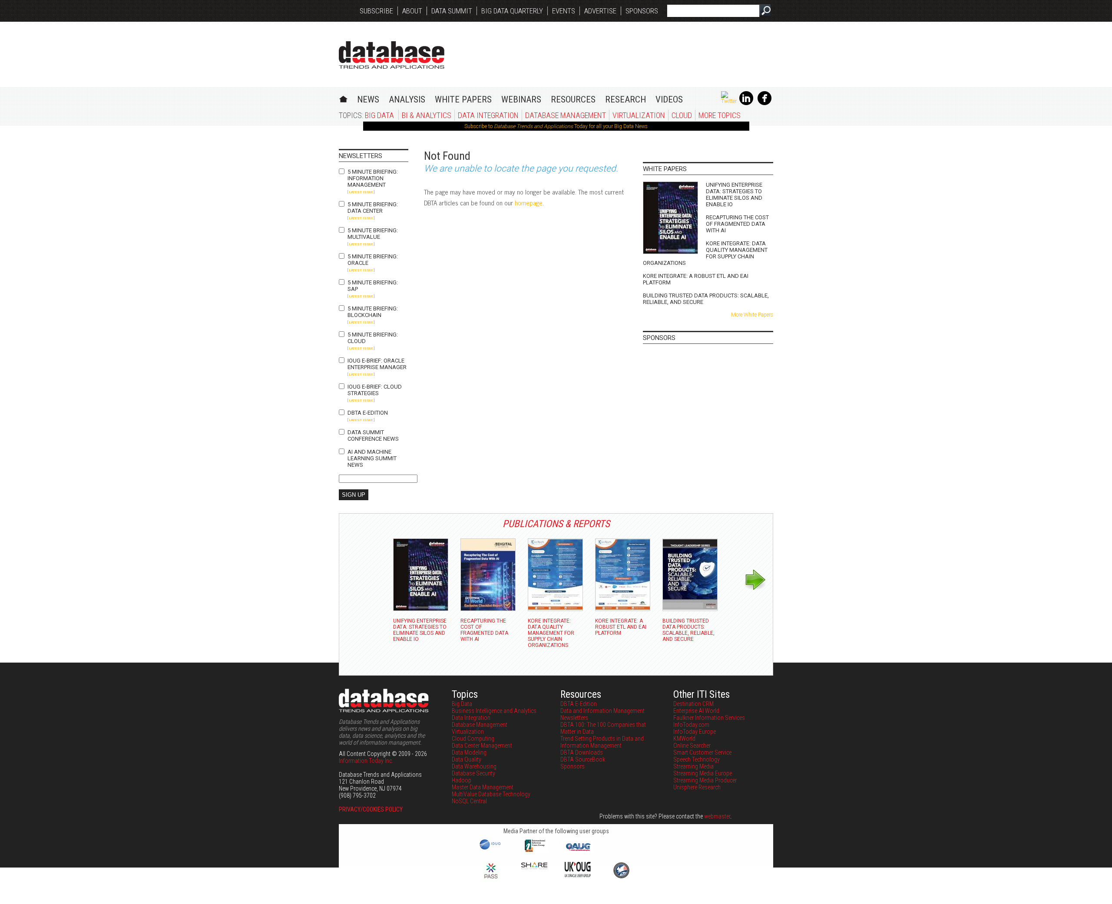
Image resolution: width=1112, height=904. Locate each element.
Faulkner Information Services (709, 717)
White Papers (463, 99)
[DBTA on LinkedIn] (746, 103)
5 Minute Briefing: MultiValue (373, 233)
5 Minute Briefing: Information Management (373, 178)
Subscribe (376, 11)
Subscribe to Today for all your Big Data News (556, 126)
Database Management (565, 115)
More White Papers (752, 315)
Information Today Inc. (366, 760)
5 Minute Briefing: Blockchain (373, 311)
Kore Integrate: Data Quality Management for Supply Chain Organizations (705, 253)
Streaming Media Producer (705, 780)
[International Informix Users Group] (534, 851)
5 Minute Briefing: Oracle (373, 259)
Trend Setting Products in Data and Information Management (602, 742)
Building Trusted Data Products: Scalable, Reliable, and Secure (706, 298)
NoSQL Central (469, 801)
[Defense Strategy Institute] (621, 877)
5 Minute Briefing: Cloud (373, 337)
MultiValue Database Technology (491, 794)
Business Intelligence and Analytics (494, 710)
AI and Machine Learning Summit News (372, 458)
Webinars (521, 99)
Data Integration (488, 115)
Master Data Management (482, 787)
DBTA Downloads (581, 752)
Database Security (473, 773)
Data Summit (451, 11)
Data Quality (466, 759)
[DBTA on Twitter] (729, 101)
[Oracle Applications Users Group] (577, 851)
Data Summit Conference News (373, 435)
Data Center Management (482, 745)
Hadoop (461, 780)
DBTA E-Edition (368, 412)
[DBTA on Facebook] (764, 103)
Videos (669, 99)
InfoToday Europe (694, 731)
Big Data (379, 115)
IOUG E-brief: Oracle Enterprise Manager (377, 363)
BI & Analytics (426, 115)
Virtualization (638, 115)
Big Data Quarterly (512, 11)
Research (625, 99)
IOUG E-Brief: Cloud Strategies (375, 389)
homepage (529, 202)
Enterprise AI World (696, 710)
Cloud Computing (473, 738)
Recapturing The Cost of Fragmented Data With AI (737, 224)
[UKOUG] (578, 874)
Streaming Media (693, 766)
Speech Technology (696, 759)
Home (343, 97)
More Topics (719, 115)
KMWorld (684, 738)
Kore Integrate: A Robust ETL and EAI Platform (695, 279)
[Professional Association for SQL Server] (491, 879)
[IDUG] (491, 848)
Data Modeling (469, 752)
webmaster (717, 816)
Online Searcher (692, 745)
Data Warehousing (474, 766)
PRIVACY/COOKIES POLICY (371, 809)
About (412, 11)
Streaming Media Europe (702, 773)
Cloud (682, 115)
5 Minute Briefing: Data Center (373, 207)
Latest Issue (361, 192)
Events (563, 11)
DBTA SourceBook (582, 759)
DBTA (391, 55)
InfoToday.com (691, 724)
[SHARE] (534, 867)
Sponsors (642, 11)
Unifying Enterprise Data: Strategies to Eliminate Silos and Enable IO (734, 194)
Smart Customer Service (702, 752)
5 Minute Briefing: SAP (373, 285)
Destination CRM (693, 703)
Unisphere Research (697, 787)
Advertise (600, 11)
